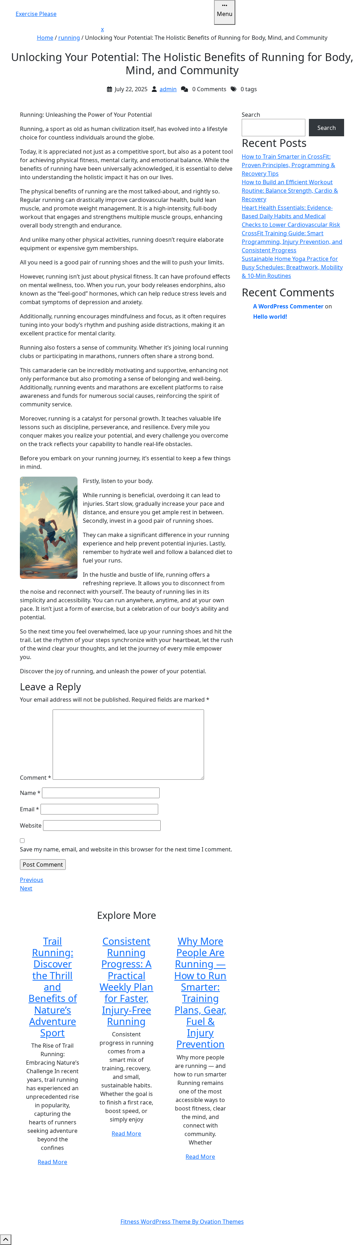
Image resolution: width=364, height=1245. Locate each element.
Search (251, 115)
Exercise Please (36, 14)
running (69, 38)
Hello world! (270, 316)
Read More (52, 1162)
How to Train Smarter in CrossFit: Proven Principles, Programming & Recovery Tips (288, 165)
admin (168, 89)
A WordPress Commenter (288, 306)
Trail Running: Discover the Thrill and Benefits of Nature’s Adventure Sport (52, 987)
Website (31, 825)
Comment (35, 777)
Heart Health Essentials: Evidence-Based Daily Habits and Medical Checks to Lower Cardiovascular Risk (291, 216)
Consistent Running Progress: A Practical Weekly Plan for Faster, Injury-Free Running (126, 981)
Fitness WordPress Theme (182, 1221)
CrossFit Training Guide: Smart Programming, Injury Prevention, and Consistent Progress (292, 241)
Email (29, 809)
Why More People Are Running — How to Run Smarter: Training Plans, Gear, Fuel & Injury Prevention (200, 992)
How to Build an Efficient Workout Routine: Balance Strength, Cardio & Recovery (290, 190)
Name (30, 793)
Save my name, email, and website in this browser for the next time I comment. (126, 849)
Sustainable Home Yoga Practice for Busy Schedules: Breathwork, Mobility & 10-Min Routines (292, 267)
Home (45, 38)
